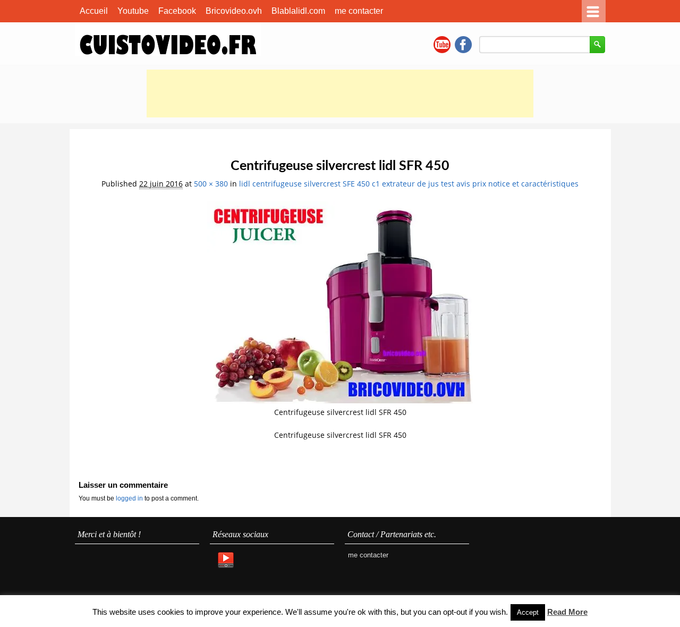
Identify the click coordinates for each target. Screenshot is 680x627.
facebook (463, 45)
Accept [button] (528, 612)
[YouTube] (225, 560)
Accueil (94, 10)
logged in (130, 498)
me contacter (359, 10)
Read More (567, 611)
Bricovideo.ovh (234, 10)
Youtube (133, 10)
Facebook (177, 10)
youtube (442, 45)
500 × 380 (211, 184)
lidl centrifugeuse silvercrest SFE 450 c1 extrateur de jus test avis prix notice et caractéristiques (409, 184)
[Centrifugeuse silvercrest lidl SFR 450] (340, 400)
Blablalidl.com (298, 10)
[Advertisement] (340, 93)
